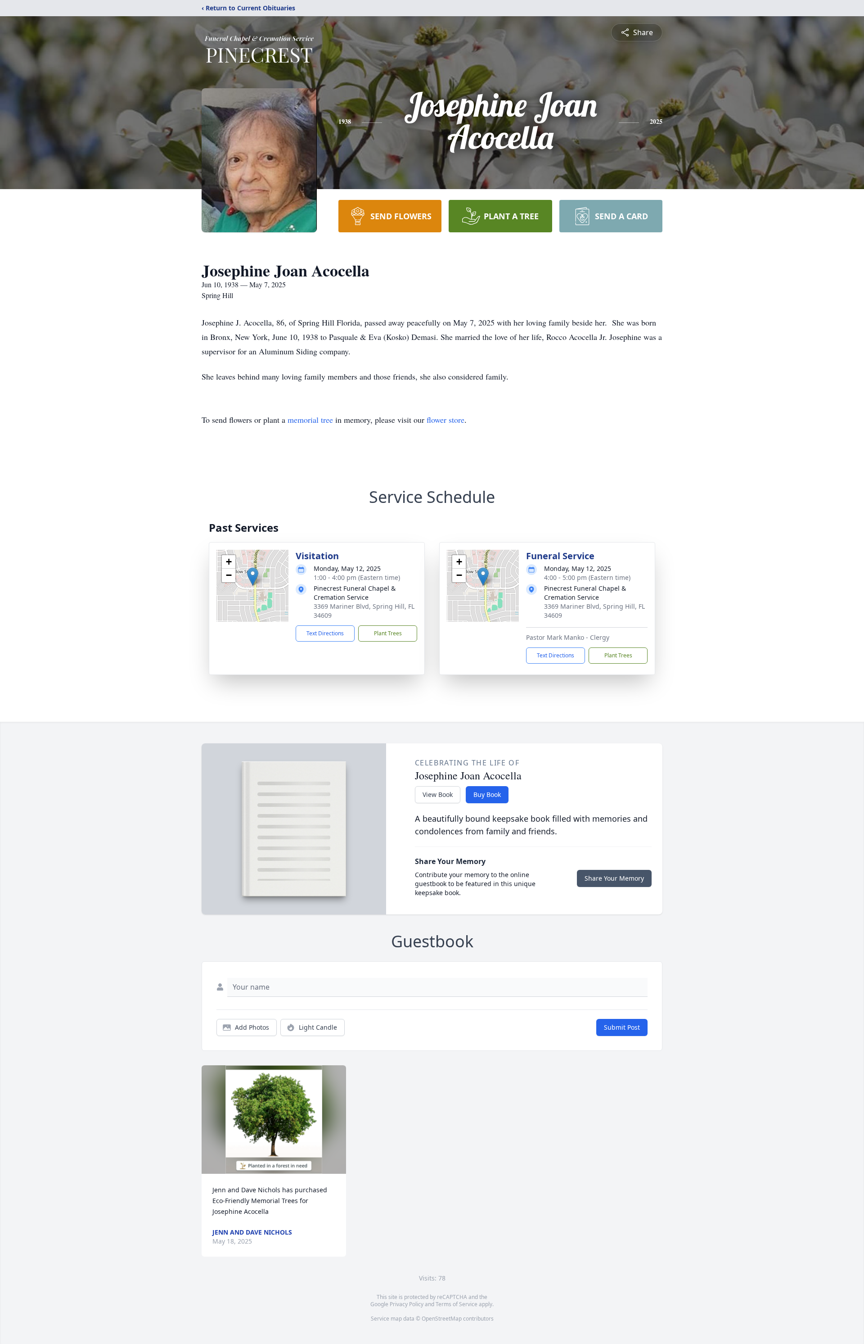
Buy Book (487, 794)
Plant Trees (388, 633)
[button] (252, 576)
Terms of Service (456, 1304)
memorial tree (310, 419)
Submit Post (622, 1027)
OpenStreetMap (442, 1318)
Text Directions (325, 633)
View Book (438, 794)
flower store (445, 419)
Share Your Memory (614, 878)
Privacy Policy (406, 1304)
